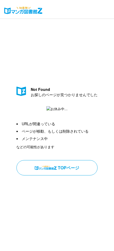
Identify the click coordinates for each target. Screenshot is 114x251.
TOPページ (68, 168)
